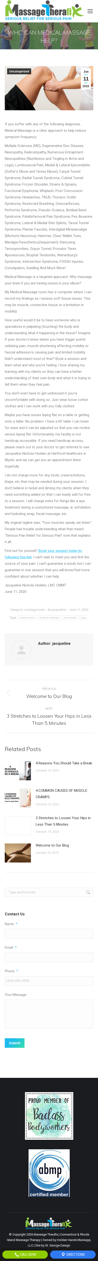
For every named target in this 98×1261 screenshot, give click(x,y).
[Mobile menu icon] (90, 11)
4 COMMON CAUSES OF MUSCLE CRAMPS (61, 793)
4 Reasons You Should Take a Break (64, 763)
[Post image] (18, 770)
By (57, 609)
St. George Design (57, 1245)
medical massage (49, 617)
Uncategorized (19, 71)
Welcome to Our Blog (52, 845)
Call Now (27, 1254)
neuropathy (70, 617)
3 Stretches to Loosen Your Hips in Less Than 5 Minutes (63, 821)
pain (83, 617)
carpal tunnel (27, 617)
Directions (75, 1254)
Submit (14, 1043)
